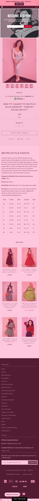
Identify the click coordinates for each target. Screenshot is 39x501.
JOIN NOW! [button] (28, 26)
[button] (37, 11)
